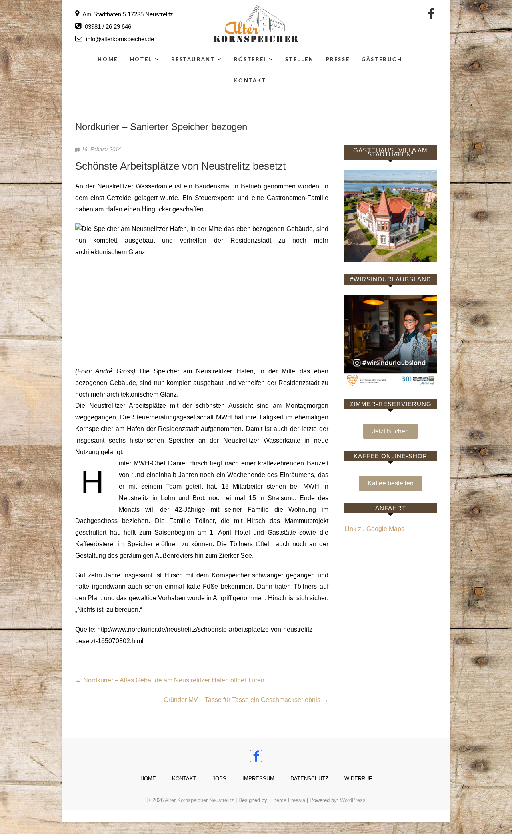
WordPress (353, 800)
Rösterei (250, 59)
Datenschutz (309, 779)
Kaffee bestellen (391, 483)
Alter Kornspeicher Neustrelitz (199, 800)
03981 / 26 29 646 (107, 26)
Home (108, 59)
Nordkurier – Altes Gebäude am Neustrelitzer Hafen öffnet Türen (169, 680)
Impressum (258, 779)
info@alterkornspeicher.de (119, 39)
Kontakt (250, 81)
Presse (338, 59)
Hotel (141, 59)
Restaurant (193, 59)
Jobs (219, 779)
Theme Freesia (287, 800)
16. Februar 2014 (100, 149)
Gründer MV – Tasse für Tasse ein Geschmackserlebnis (246, 699)
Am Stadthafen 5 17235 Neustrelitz (127, 14)
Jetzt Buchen (390, 431)
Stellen (299, 59)
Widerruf (358, 779)
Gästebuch (382, 59)
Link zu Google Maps (374, 528)
